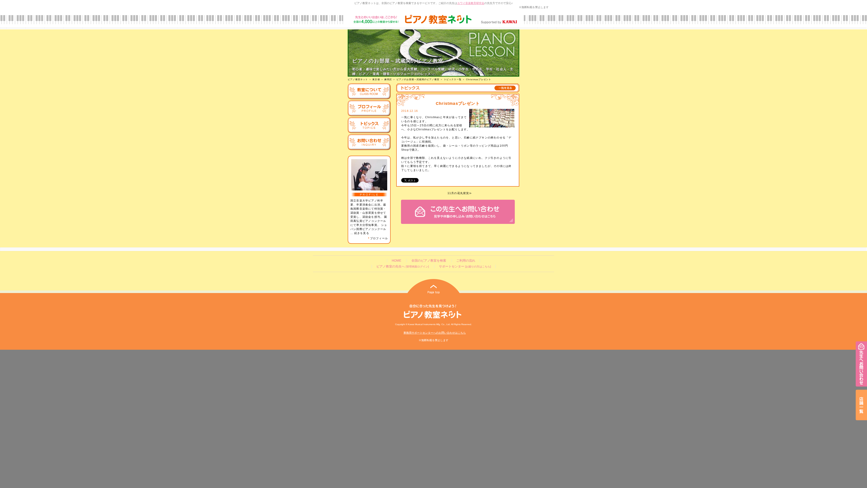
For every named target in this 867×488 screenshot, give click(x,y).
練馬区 (388, 79)
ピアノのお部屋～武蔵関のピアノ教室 (417, 79)
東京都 (376, 79)
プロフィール (379, 238)
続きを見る (361, 233)
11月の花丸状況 (458, 193)
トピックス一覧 (452, 79)
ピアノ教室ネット (358, 79)
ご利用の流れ (465, 260)
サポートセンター (465, 266)
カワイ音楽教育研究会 (470, 3)
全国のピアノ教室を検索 (428, 260)
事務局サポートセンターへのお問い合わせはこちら (434, 332)
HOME (396, 260)
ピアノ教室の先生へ (402, 266)
